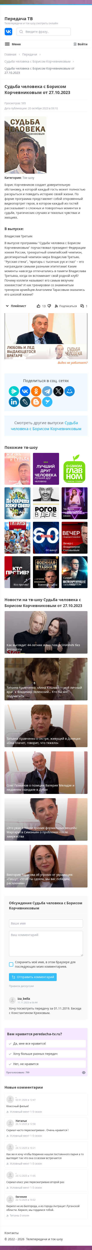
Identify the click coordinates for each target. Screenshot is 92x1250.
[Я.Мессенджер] (14, 391)
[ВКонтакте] (25, 391)
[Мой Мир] (69, 391)
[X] (58, 391)
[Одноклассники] (36, 391)
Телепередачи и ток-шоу (44, 1239)
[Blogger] (36, 402)
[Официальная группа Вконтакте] (8, 32)
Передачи (29, 54)
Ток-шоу (28, 178)
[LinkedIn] (14, 402)
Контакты (11, 1233)
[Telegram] (47, 391)
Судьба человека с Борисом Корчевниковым (37, 61)
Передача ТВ (18, 18)
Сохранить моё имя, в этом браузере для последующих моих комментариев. (45, 964)
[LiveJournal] (25, 402)
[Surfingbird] (47, 402)
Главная (10, 54)
